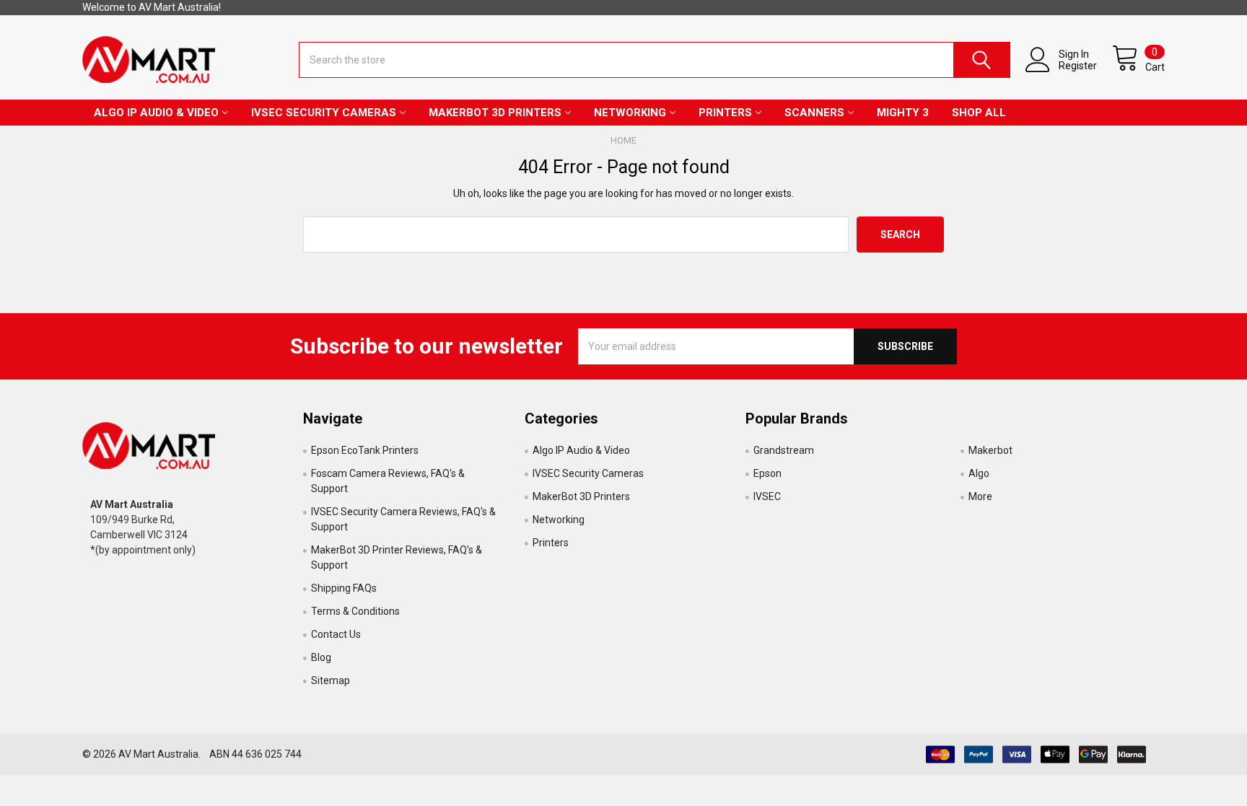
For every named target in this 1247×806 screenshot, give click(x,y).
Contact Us (336, 634)
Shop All (979, 112)
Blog (321, 657)
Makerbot (990, 450)
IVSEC (767, 496)
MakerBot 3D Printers (495, 112)
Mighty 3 (903, 112)
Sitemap (330, 680)
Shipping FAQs (344, 588)
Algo (978, 473)
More (980, 496)
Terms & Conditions (355, 611)
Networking (630, 112)
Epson (767, 473)
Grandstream (783, 450)
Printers (725, 112)
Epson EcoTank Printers (365, 450)
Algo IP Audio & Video (156, 112)
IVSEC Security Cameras (323, 112)
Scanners (814, 112)
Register (1078, 65)
